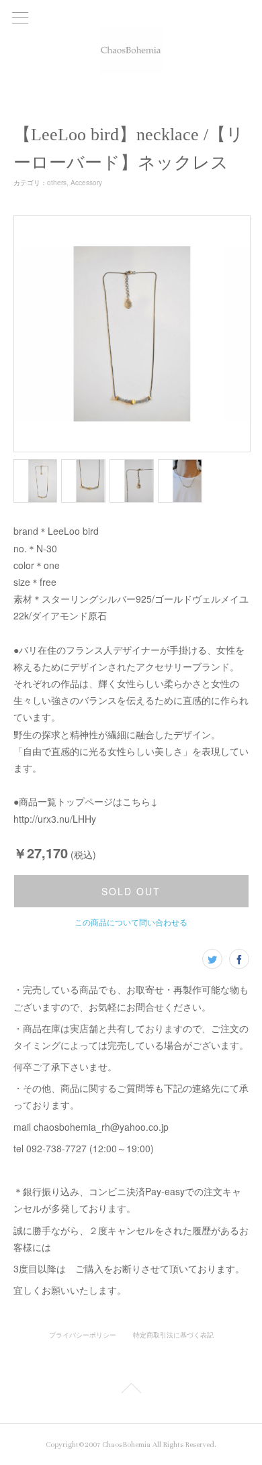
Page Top (131, 1390)
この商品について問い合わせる (131, 921)
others (57, 182)
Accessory (86, 182)
